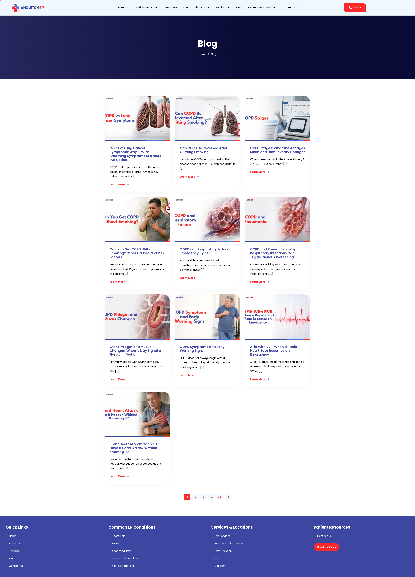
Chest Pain (118, 536)
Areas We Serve (174, 7)
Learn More (117, 184)
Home (121, 7)
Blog (239, 7)
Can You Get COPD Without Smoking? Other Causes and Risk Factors (137, 253)
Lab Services (222, 536)
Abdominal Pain (121, 551)
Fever (115, 543)
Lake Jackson (223, 551)
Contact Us (290, 7)
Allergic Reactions (123, 566)
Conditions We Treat (145, 7)
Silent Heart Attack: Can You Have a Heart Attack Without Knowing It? (134, 448)
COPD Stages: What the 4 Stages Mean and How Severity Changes (277, 150)
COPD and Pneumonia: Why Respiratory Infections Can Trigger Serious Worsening (273, 253)
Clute (217, 558)
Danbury (219, 566)
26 (219, 497)
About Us (200, 7)
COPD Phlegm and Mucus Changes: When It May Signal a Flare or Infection (135, 350)
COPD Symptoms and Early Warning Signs (202, 348)
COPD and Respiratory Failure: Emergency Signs (204, 251)
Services (221, 7)
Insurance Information (262, 7)
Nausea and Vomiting (125, 558)
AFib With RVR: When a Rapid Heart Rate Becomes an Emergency (273, 350)
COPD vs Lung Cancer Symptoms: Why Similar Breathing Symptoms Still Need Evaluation (135, 154)
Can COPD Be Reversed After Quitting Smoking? (204, 150)
